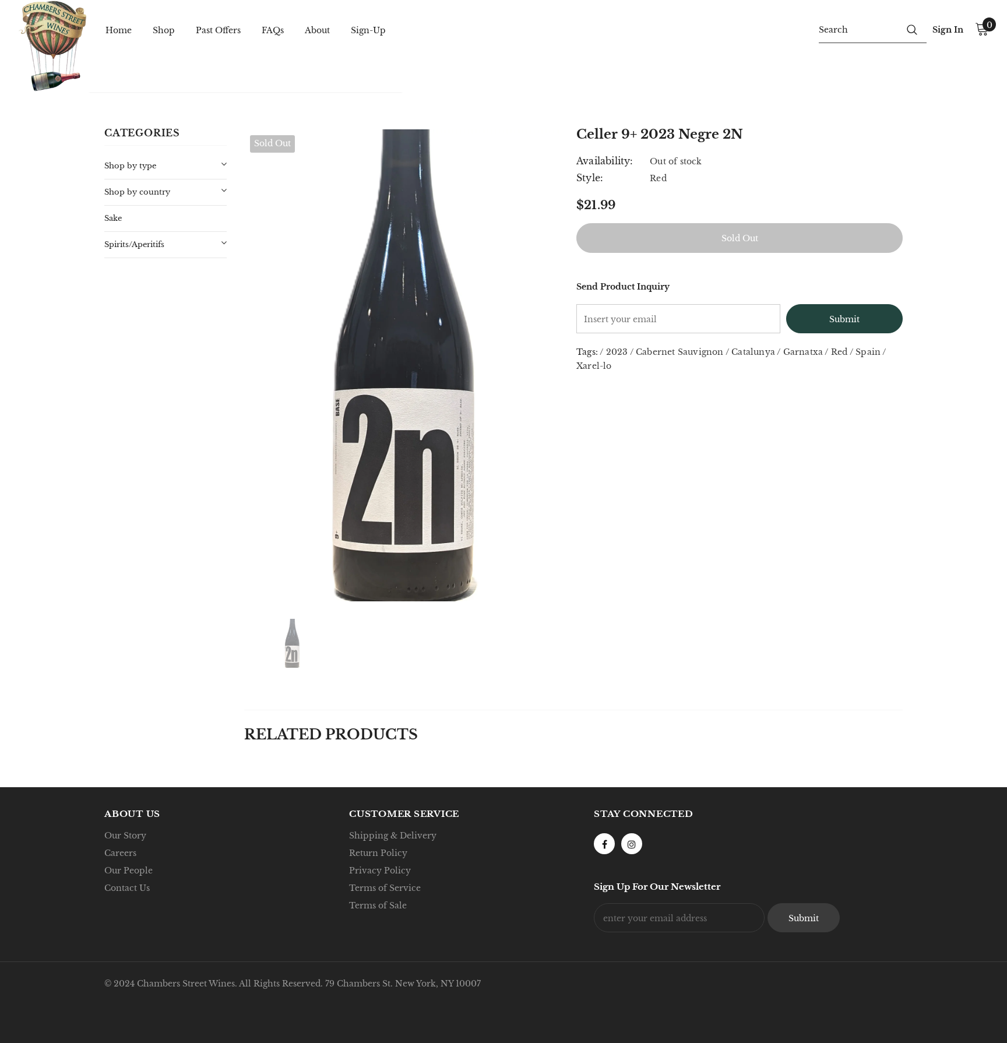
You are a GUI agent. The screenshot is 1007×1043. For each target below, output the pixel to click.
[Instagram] (631, 843)
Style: (589, 178)
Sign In (947, 29)
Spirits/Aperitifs (134, 244)
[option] (401, 365)
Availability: (604, 161)
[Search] (912, 29)
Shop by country (137, 192)
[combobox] (858, 29)
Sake (113, 218)
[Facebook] (604, 843)
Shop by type (130, 166)
